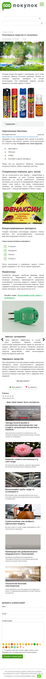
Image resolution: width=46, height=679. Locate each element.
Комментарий (7, 621)
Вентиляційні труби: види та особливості (19, 490)
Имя (4, 606)
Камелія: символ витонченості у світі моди (21, 460)
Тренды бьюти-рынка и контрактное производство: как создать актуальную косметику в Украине (22, 426)
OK (39, 676)
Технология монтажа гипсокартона (15, 584)
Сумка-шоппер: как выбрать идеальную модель (19, 522)
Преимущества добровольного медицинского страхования (21, 552)
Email (4, 614)
